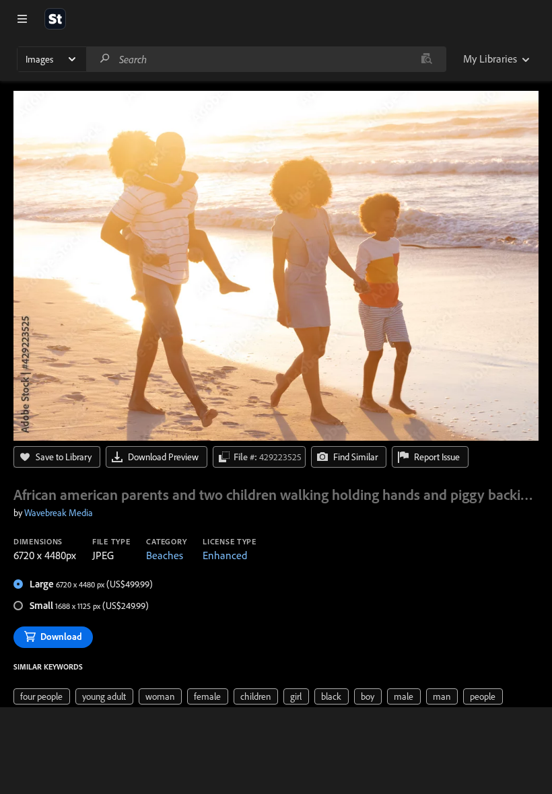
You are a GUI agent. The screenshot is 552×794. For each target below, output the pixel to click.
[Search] (105, 59)
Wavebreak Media (58, 513)
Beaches (164, 555)
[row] (41, 696)
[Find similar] (426, 59)
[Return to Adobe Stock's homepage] (55, 19)
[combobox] (266, 59)
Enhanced (225, 555)
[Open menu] (22, 19)
